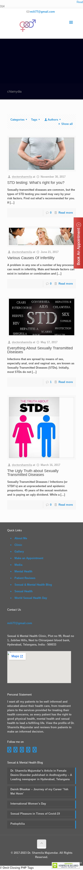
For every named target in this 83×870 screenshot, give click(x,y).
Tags (34, 119)
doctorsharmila (22, 176)
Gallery (19, 551)
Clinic (18, 545)
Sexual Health (23, 591)
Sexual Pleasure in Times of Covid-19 (35, 813)
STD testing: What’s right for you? (35, 182)
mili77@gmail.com (42, 11)
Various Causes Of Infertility (30, 258)
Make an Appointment (28, 558)
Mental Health (23, 571)
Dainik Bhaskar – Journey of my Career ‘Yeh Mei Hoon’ (39, 791)
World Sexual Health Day (30, 598)
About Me (20, 538)
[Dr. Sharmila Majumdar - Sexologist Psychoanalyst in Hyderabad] (41, 26)
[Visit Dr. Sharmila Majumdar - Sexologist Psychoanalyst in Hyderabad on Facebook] (9, 750)
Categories (17, 119)
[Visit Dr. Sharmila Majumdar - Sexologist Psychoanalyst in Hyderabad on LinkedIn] (28, 750)
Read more (66, 212)
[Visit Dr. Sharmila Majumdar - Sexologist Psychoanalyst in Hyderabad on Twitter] (35, 750)
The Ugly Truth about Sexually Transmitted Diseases (33, 473)
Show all (67, 124)
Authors (53, 119)
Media (18, 564)
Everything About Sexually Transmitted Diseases (40, 350)
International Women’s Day (28, 803)
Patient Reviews (24, 578)
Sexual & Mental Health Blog (33, 584)
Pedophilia (17, 823)
